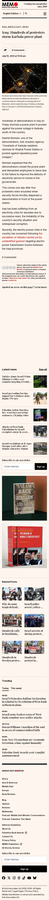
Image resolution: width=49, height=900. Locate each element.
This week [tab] (16, 688)
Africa (5, 779)
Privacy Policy (9, 840)
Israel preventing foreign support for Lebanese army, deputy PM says (16, 396)
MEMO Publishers (10, 844)
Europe (5, 790)
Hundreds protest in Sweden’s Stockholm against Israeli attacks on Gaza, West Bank (33, 659)
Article (5, 724)
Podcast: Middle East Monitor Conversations (23, 815)
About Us (6, 829)
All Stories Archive (11, 848)
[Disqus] (24, 326)
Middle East (14, 27)
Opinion (6, 804)
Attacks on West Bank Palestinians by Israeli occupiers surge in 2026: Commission (15, 429)
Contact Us (7, 836)
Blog (4, 800)
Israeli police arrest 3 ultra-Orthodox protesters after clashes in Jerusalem (33, 606)
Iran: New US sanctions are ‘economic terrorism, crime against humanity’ (23, 741)
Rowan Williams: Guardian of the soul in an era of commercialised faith (23, 729)
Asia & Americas (10, 782)
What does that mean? (18, 278)
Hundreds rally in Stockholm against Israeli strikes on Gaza (11, 632)
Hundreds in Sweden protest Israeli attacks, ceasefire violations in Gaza (11, 659)
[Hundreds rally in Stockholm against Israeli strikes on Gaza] (12, 620)
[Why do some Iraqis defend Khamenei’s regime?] (12, 593)
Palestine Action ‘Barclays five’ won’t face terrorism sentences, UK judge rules (15, 413)
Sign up (41, 466)
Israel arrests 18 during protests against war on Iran (33, 632)
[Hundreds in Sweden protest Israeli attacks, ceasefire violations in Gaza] (12, 647)
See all (43, 369)
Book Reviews (8, 794)
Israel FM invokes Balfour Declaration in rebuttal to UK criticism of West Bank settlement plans (24, 702)
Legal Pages (18, 891)
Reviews (6, 807)
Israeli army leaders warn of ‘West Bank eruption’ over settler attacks (22, 716)
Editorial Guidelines (11, 825)
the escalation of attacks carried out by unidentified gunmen (22, 237)
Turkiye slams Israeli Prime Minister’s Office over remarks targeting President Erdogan (16, 379)
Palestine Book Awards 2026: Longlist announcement (23, 754)
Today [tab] (5, 688)
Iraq (4, 27)
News (25, 27)
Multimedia (7, 811)
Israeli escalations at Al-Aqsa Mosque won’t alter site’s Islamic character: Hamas (16, 446)
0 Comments (18, 50)
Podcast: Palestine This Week (16, 819)
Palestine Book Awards (13, 832)
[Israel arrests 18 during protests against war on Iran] (34, 620)
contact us (12, 280)
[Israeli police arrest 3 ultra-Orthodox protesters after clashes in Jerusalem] (34, 593)
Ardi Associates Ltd (10, 897)
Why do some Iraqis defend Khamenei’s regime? (9, 606)
